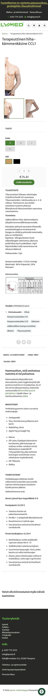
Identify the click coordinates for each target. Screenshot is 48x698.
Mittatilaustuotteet (11, 632)
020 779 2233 (16, 17)
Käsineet (35, 321)
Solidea (5, 627)
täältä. (25, 396)
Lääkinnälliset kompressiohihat (21, 326)
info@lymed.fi (33, 17)
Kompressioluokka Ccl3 (17, 321)
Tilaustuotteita (24, 331)
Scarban (5, 630)
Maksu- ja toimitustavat (17, 12)
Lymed (5, 624)
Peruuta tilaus (8, 674)
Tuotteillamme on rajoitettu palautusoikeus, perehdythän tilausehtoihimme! (24, 4)
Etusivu (5, 34)
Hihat (26, 312)
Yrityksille (6, 635)
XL (10, 149)
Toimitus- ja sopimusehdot (14, 665)
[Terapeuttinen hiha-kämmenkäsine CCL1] (24, 77)
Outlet (5, 638)
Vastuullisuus (36, 12)
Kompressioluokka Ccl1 (17, 317)
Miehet (10, 331)
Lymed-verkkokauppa (19, 690)
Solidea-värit (9, 362)
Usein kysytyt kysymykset (14, 669)
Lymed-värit (33, 355)
